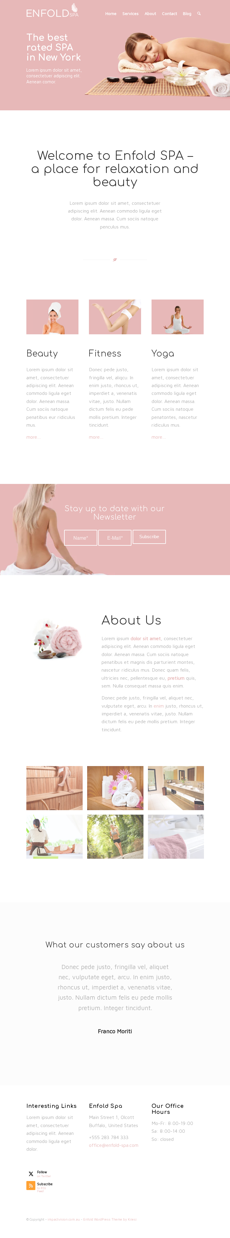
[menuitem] (110, 13)
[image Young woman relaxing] (56, 790)
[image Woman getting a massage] (56, 839)
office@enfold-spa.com (113, 1145)
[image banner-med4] (178, 839)
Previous (5, 49)
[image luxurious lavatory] (178, 790)
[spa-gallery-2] (52, 317)
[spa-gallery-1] (115, 317)
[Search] (199, 13)
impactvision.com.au (64, 1219)
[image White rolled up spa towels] (117, 790)
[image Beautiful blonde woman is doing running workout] (117, 839)
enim (159, 705)
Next (225, 49)
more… (33, 437)
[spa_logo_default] (55, 13)
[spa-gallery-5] (177, 317)
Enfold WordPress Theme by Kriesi (110, 1219)
